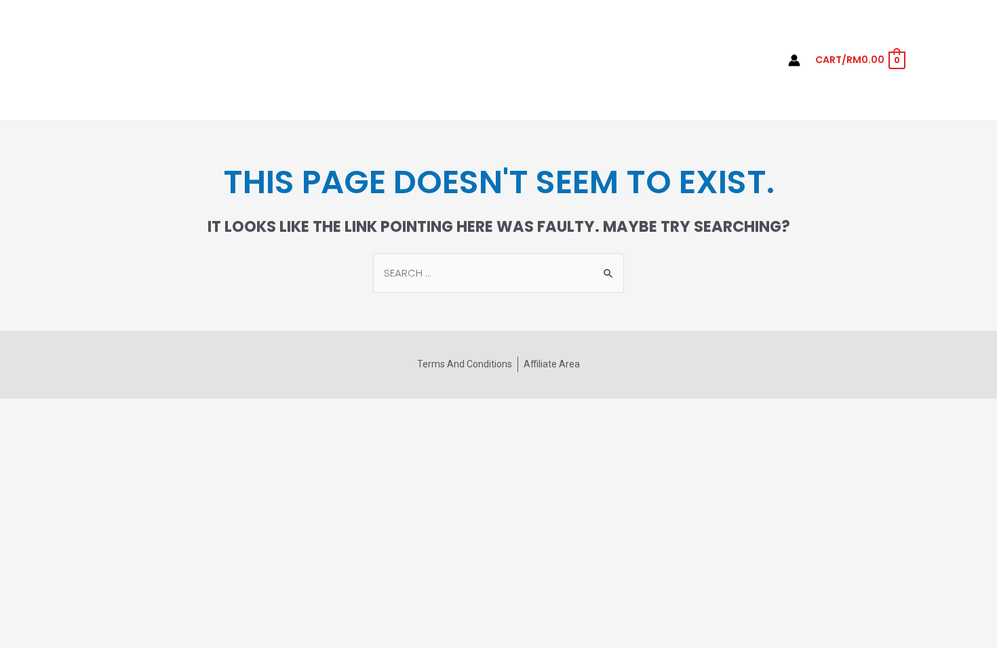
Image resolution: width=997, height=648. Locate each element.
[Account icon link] (794, 60)
